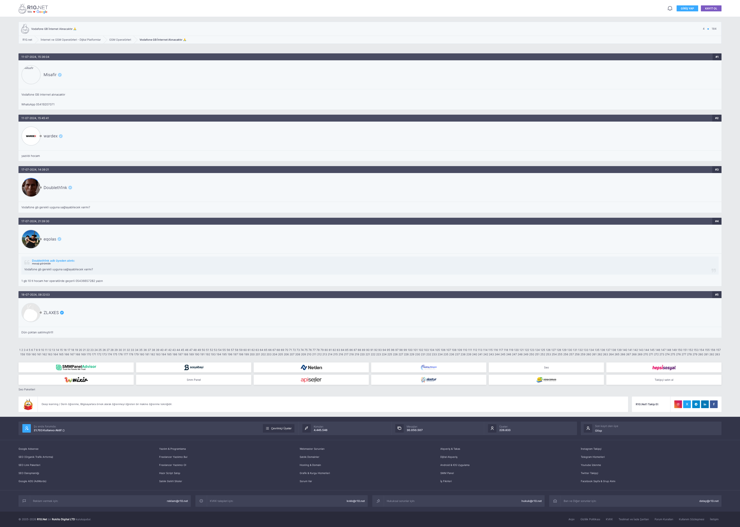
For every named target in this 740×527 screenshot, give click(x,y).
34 (136, 349)
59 (241, 349)
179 (136, 354)
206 (286, 354)
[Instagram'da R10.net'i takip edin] (678, 404)
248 (520, 354)
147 (663, 349)
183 (158, 354)
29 (116, 349)
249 (525, 354)
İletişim (714, 519)
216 (341, 354)
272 (656, 354)
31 (124, 349)
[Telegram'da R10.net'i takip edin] (696, 404)
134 (591, 349)
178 (131, 354)
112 (475, 349)
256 (565, 354)
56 (228, 349)
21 (84, 349)
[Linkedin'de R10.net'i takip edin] (705, 404)
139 (619, 349)
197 (235, 354)
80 (326, 349)
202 (263, 354)
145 (652, 349)
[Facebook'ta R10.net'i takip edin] (714, 404)
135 (597, 349)
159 (28, 354)
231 (423, 354)
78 (318, 349)
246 (508, 354)
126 (548, 349)
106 (443, 349)
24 (96, 349)
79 (322, 349)
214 (330, 354)
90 (368, 349)
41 (165, 349)
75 (306, 349)
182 (152, 354)
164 (55, 354)
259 (582, 354)
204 (274, 354)
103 (426, 349)
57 (232, 349)
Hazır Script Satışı (169, 473)
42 (170, 349)
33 (132, 349)
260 (588, 354)
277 (684, 354)
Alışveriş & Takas (450, 448)
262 (599, 354)
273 (661, 354)
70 (286, 349)
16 (65, 349)
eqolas (50, 239)
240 (474, 354)
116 (496, 349)
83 (338, 349)
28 (112, 349)
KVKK (609, 519)
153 (696, 349)
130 (569, 349)
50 (203, 349)
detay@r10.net (709, 501)
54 (220, 349)
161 (39, 354)
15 (61, 349)
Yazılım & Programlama (172, 448)
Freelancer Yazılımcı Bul (173, 456)
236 (451, 354)
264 (611, 354)
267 (628, 354)
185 (169, 354)
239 (468, 354)
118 (506, 349)
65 (265, 349)
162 (44, 354)
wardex (51, 136)
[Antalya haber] (546, 380)
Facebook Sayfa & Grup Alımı (598, 481)
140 (624, 349)
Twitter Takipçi (589, 473)
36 (145, 349)
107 (448, 349)
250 (531, 354)
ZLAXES (51, 312)
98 (401, 349)
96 (392, 349)
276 (678, 354)
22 (88, 349)
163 (50, 354)
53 (215, 349)
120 (516, 349)
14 (57, 349)
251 (537, 354)
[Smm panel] (76, 367)
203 (269, 354)
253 (548, 354)
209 (303, 354)
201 (258, 354)
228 (406, 354)
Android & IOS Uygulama (454, 464)
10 (42, 349)
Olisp (598, 430)
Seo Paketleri (26, 389)
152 (690, 349)
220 (362, 354)
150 (680, 349)
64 (261, 349)
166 (66, 354)
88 (359, 349)
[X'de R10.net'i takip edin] (687, 404)
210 (309, 354)
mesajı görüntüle (41, 263)
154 (701, 349)
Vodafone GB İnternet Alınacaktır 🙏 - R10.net (33, 8)
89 (363, 349)
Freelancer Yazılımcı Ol (172, 464)
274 (667, 354)
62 (253, 349)
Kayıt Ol (711, 8)
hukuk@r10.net (531, 501)
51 (207, 349)
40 (162, 349)
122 (527, 349)
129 (564, 349)
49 (199, 349)
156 (713, 349)
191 (202, 354)
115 (490, 349)
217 (346, 354)
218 (351, 354)
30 (120, 349)
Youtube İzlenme (591, 464)
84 (342, 349)
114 (485, 349)
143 (641, 349)
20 (80, 349)
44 (178, 349)
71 (290, 349)
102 (421, 349)
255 (560, 354)
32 (128, 349)
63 (257, 349)
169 (83, 354)
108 (454, 349)
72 (294, 349)
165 (61, 354)
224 (384, 354)
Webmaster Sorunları (312, 448)
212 (319, 354)
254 (554, 354)
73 (298, 349)
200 (252, 354)
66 (270, 349)
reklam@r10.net (177, 501)
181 (147, 354)
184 (163, 354)
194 (218, 354)
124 (537, 349)
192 (207, 354)
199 (246, 354)
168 (77, 354)
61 (249, 349)
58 (236, 349)
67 (274, 349)
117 (501, 349)
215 (335, 354)
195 (224, 354)
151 (685, 349)
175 (115, 354)
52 (211, 349)
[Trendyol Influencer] (76, 380)
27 (108, 349)
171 (94, 354)
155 (707, 349)
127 (553, 349)
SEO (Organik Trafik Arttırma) (35, 456)
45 (182, 349)
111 (470, 349)
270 (645, 354)
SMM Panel (447, 473)
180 (142, 354)
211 (314, 354)
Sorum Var (306, 481)
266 (622, 354)
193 (213, 354)
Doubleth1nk (55, 187)
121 (522, 349)
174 (110, 354)
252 (542, 354)
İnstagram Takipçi (591, 448)
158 (22, 354)
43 (174, 349)
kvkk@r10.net (356, 501)
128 (559, 349)
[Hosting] (311, 367)
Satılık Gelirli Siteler (170, 481)
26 (104, 349)
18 (72, 349)
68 (278, 349)
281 (706, 354)
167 (72, 354)
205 (280, 354)
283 (717, 354)
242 (485, 354)
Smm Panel (194, 379)
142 (635, 349)
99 (405, 349)
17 (68, 349)
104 (432, 349)
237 (457, 354)
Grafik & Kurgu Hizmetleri (315, 473)
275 (672, 354)
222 (373, 354)
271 (651, 354)
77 (314, 349)
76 (310, 349)
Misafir (50, 74)
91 (371, 349)
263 (605, 354)
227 (401, 354)
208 (297, 354)
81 (330, 349)
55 (224, 349)
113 (480, 349)
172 (99, 354)
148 (668, 349)
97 (397, 349)
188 (185, 354)
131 (575, 349)
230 (417, 354)
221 (368, 354)
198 (241, 354)
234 (440, 354)
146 (657, 349)
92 (376, 349)
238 (463, 354)
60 (245, 349)
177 (126, 354)
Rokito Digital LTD (63, 519)
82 (334, 349)
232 (428, 354)
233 (434, 354)
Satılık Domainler (309, 456)
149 (674, 349)
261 (594, 354)
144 (646, 349)
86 (351, 349)
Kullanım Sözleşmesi (691, 519)
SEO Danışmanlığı (28, 473)
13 (53, 349)
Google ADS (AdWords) (32, 481)
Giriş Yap (687, 8)
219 (357, 354)
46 (186, 349)
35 (141, 349)
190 (197, 354)
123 (532, 349)
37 (149, 349)
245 (502, 354)
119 (511, 349)
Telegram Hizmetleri (593, 456)
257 (571, 354)
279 (695, 354)
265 (617, 354)
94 (384, 349)
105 (437, 349)
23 (92, 349)
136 (602, 349)
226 (395, 354)
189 (191, 354)
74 (302, 349)
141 (630, 349)
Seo (546, 367)
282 (711, 354)
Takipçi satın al (664, 379)
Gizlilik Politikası (590, 519)
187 (180, 354)
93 (380, 349)
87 (355, 349)
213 (324, 354)
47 (191, 349)
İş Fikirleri (446, 481)
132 (580, 349)
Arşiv (571, 519)
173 (104, 354)
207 (292, 354)
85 (347, 349)
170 (89, 354)
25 (100, 349)
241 (480, 354)
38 (153, 349)
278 (689, 354)
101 (415, 349)
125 (543, 349)
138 (613, 349)
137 (608, 349)
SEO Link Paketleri (29, 464)
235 (445, 354)
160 (33, 354)
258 (577, 354)
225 (389, 354)
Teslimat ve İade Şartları (634, 519)
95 (388, 349)
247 (514, 354)
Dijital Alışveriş (448, 456)
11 (46, 349)
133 (586, 349)
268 (634, 354)
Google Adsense (28, 448)
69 (282, 349)
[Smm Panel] (193, 367)
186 (174, 354)
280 (700, 354)
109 (459, 349)
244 (497, 354)
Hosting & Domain (310, 464)
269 (639, 354)
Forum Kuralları (664, 519)
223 (378, 354)
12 (49, 349)
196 (230, 354)
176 (120, 354)
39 (157, 349)
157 (718, 349)
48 (195, 349)
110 (465, 349)
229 (412, 354)
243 (491, 354)
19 (76, 349)
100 (410, 349)
